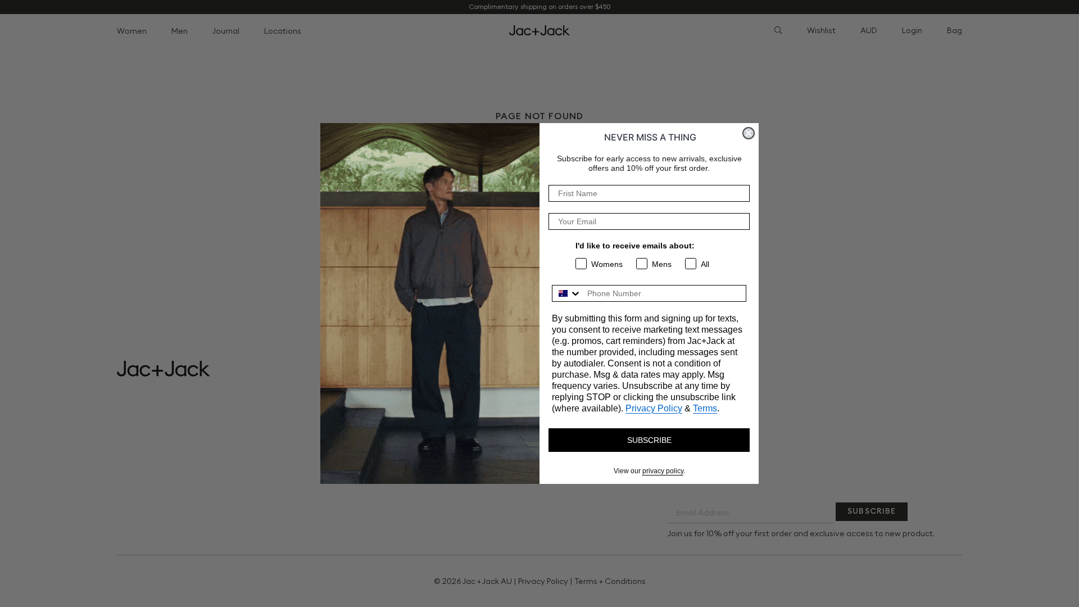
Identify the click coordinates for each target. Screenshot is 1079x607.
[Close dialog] (748, 133)
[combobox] (567, 293)
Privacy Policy (653, 408)
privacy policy (662, 471)
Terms (705, 408)
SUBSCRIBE (649, 440)
